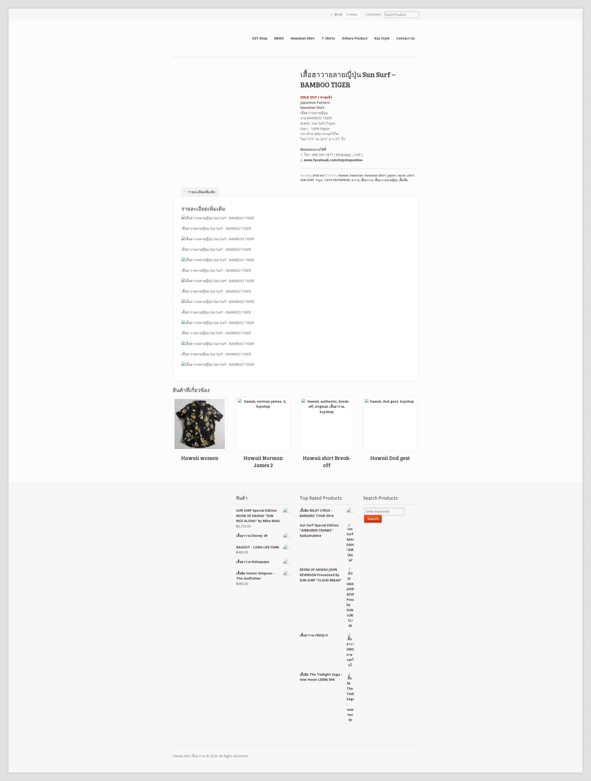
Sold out (319, 175)
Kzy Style (381, 38)
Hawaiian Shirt (303, 38)
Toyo (319, 180)
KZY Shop (259, 38)
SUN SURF (307, 180)
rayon (401, 175)
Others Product (355, 38)
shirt (410, 175)
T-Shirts (328, 38)
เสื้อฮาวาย (367, 180)
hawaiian (356, 175)
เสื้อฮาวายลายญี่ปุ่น (386, 180)
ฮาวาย (355, 180)
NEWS (279, 38)
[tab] (200, 192)
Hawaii (343, 175)
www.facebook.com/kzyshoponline (333, 160)
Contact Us (405, 38)
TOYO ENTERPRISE (337, 180)
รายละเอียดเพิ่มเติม (201, 192)
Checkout (374, 14)
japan (391, 175)
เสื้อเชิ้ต (403, 180)
